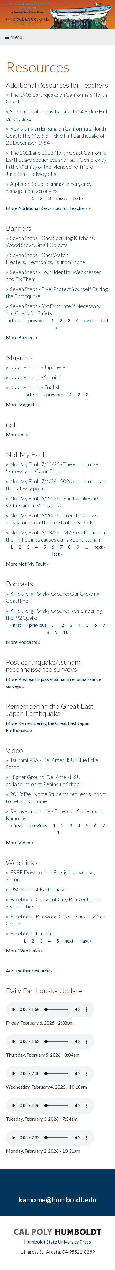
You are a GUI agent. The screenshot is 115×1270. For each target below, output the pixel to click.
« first (14, 320)
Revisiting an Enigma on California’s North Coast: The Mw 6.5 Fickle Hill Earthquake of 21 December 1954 (56, 135)
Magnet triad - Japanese (37, 367)
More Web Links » (24, 950)
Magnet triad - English (35, 387)
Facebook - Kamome (32, 933)
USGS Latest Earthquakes (39, 889)
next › (62, 198)
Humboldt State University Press (57, 1241)
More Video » (20, 842)
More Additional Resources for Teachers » (48, 208)
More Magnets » (23, 404)
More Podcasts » (23, 642)
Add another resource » (29, 970)
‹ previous (36, 320)
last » (78, 198)
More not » (17, 434)
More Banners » (22, 337)
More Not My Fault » (27, 564)
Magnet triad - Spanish (35, 377)
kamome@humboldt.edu (57, 1199)
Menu (15, 37)
